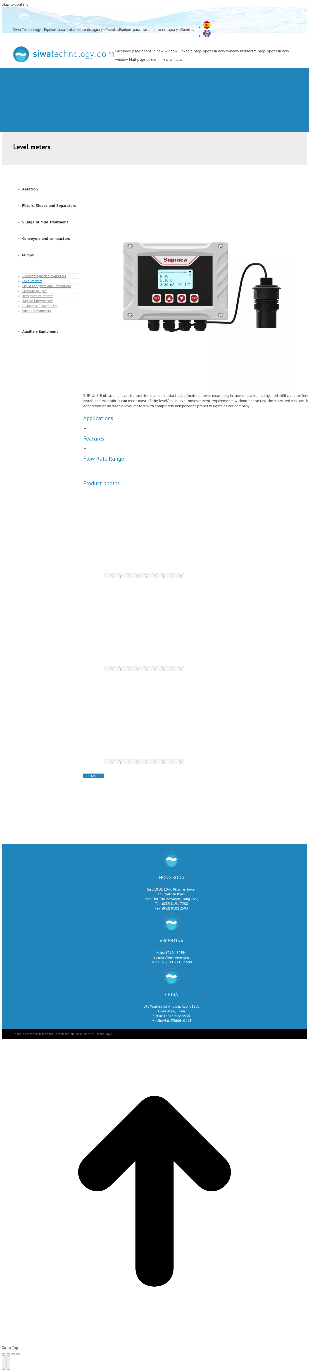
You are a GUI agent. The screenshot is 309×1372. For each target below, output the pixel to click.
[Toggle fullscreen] (13, 1354)
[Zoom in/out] (18, 1354)
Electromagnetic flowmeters (44, 276)
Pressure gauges (34, 290)
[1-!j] (144, 575)
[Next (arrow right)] (8, 1363)
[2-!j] (144, 668)
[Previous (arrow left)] (3, 1363)
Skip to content (15, 4)
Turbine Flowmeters (37, 300)
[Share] (8, 1354)
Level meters (32, 281)
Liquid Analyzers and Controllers (46, 286)
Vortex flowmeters (36, 310)
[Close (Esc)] (3, 1354)
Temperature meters (37, 295)
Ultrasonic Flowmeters (39, 305)
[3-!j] (144, 761)
